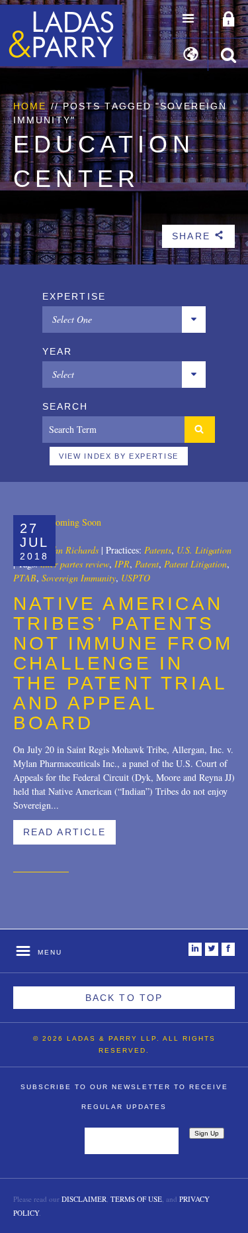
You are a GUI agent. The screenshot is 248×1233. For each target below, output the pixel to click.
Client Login (229, 20)
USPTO (135, 577)
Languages (191, 55)
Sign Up (206, 1133)
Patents (157, 550)
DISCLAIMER (84, 1199)
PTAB (24, 577)
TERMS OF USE (136, 1199)
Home (29, 106)
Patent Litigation (195, 564)
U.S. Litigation (204, 550)
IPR (122, 564)
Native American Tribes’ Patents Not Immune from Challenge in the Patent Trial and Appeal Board (123, 663)
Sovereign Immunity (79, 577)
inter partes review (74, 564)
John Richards (72, 550)
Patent (147, 564)
